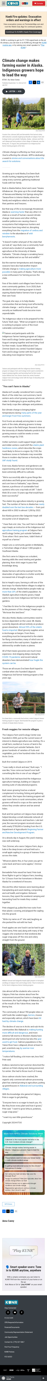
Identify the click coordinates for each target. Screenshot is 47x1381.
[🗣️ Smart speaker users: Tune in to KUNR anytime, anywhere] (23, 1250)
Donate (40, 3)
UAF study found (9, 460)
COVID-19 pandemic (11, 657)
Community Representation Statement (19, 1332)
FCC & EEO (8, 1357)
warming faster (18, 212)
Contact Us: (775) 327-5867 (14, 1342)
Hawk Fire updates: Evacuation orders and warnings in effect (23, 18)
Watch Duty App (18, 27)
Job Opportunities (11, 1337)
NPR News (8, 1204)
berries (31, 1015)
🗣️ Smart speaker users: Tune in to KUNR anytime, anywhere (23, 1268)
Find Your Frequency (12, 1347)
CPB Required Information (14, 1322)
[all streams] (44, 1378)
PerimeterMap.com (32, 24)
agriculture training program (14, 530)
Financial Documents (12, 1327)
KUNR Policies (9, 1352)
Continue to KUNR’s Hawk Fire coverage (23, 32)
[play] (3, 1378)
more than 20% (9, 592)
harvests (11, 236)
